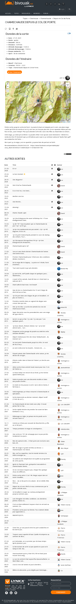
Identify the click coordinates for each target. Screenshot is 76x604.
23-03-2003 (6, 522)
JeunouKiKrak (65, 367)
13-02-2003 (6, 535)
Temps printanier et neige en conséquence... (28, 428)
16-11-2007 (6, 424)
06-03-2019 (6, 236)
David (62, 186)
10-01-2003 (6, 560)
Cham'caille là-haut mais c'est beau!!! (25, 285)
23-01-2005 (6, 454)
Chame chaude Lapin (19, 213)
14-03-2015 (6, 280)
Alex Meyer (64, 448)
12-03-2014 (6, 302)
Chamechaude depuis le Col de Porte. (26, 67)
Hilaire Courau (65, 505)
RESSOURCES (26, 13)
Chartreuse (34, 18)
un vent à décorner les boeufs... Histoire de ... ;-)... (29, 348)
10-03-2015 (6, 285)
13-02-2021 (6, 225)
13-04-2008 (6, 398)
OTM (69, 122)
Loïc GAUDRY (65, 404)
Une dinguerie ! (18, 180)
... (13, 521)
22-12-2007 (6, 410)
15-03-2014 (6, 296)
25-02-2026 (6, 175)
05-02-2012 (6, 338)
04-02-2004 (6, 511)
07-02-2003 (6, 542)
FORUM (45, 13)
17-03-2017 (6, 252)
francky (63, 459)
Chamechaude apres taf (21, 246)
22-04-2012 (6, 332)
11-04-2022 (6, 186)
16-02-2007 (6, 435)
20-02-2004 (6, 500)
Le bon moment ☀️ (19, 174)
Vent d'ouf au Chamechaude (22, 185)
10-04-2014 (6, 291)
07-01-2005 (6, 460)
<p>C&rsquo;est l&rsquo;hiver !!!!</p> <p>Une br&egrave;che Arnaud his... (28, 241)
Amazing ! (16, 207)
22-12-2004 (6, 482)
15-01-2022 (6, 203)
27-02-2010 (6, 373)
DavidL (62, 554)
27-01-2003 (6, 547)
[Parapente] (63, 4)
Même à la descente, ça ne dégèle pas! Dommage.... (30, 570)
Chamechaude (45, 18)
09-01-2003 (6, 565)
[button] (38, 100)
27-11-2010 (6, 349)
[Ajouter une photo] (9, 28)
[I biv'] (16, 28)
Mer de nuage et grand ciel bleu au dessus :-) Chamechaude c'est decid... (28, 449)
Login (62, 9)
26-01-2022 (6, 192)
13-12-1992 (6, 571)
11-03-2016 (6, 263)
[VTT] (59, 4)
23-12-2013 (6, 308)
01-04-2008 (6, 405)
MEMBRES (36, 13)
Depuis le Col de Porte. (61, 18)
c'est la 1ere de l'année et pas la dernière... (27, 564)
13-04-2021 (6, 208)
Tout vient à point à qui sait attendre (25, 268)
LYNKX (7, 587)
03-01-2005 (6, 465)
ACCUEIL (8, 13)
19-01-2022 (6, 197)
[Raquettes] (51, 4)
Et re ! (15, 168)
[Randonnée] (47, 4)
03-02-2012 (6, 343)
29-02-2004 (6, 493)
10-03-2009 (6, 392)
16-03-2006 (6, 442)
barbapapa (64, 516)
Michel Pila (64, 268)
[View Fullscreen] (7, 90)
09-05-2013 (6, 313)
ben (61, 476)
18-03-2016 (6, 258)
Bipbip (62, 332)
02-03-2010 (6, 368)
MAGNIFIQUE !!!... (18, 515)
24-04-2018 (6, 247)
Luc (64, 78)
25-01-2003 (6, 554)
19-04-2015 (6, 274)
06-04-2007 (6, 429)
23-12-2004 (6, 476)
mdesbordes (65, 429)
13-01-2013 (6, 327)
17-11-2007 (6, 417)
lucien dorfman (65, 565)
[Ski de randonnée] (55, 4)
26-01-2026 (6, 180)
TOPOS (16, 13)
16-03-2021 (6, 219)
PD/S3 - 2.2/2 (20, 65)
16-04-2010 (6, 354)
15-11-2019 (6, 230)
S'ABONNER (60, 592)
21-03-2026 (6, 169)
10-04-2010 (6, 361)
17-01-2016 (6, 269)
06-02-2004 (6, 505)
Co (61, 570)
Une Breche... (17, 202)
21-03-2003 (6, 528)
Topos (25, 18)
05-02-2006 (6, 449)
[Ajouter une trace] (13, 28)
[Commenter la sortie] (6, 28)
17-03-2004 (6, 487)
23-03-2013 (6, 320)
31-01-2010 (6, 386)
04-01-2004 (6, 516)
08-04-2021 (6, 214)
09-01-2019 (6, 241)
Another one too (18, 196)
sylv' (62, 454)
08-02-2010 (6, 380)
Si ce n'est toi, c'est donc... (21, 191)
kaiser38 (63, 307)
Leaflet (64, 122)
